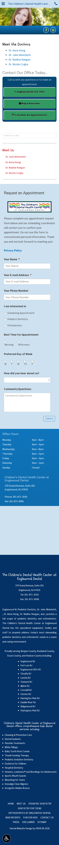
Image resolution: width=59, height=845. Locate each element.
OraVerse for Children (15, 763)
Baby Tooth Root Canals (17, 751)
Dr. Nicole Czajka (18, 64)
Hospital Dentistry (14, 768)
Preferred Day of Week (18, 354)
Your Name (12, 259)
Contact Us (47, 817)
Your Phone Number (16, 291)
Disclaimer (28, 822)
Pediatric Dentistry (17, 319)
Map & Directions (30, 103)
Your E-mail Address (17, 275)
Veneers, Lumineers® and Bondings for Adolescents (31, 772)
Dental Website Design (21, 828)
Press (16, 822)
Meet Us (8, 150)
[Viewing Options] (6, 838)
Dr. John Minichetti (20, 55)
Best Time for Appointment (21, 335)
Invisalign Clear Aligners (16, 784)
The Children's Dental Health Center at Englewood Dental (30, 4)
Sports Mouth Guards (15, 776)
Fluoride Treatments (15, 743)
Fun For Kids (30, 817)
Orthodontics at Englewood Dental (29, 813)
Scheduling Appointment (20, 313)
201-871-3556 (20, 497)
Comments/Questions (17, 389)
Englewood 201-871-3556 (30, 92)
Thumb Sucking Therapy (17, 755)
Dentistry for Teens (29, 808)
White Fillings (11, 747)
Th (25, 364)
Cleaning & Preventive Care (18, 735)
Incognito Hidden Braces (17, 788)
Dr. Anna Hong (17, 50)
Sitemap (41, 822)
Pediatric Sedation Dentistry (19, 759)
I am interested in (15, 306)
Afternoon (24, 344)
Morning (9, 344)
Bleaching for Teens (15, 780)
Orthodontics (14, 325)
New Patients (12, 817)
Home (11, 803)
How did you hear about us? (21, 373)
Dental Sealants (13, 739)
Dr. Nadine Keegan (19, 60)
